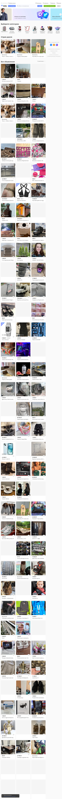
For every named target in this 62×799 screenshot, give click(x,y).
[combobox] (27, 6)
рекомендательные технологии (53, 56)
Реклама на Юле (53, 50)
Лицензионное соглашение (54, 49)
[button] (13, 54)
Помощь (54, 52)
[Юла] (4, 5)
